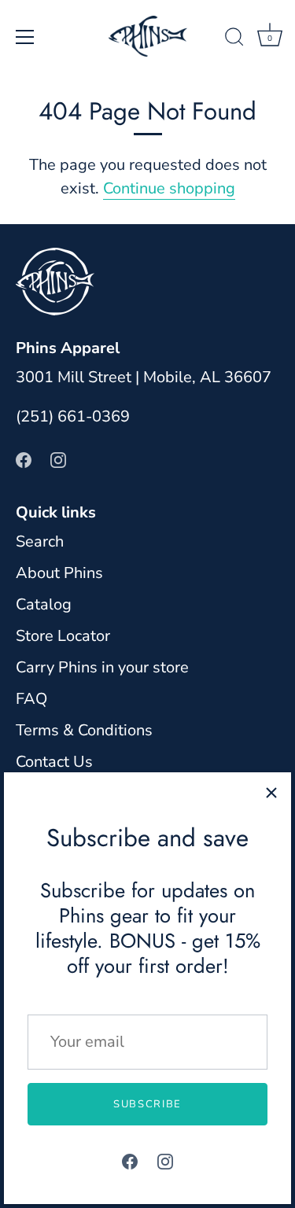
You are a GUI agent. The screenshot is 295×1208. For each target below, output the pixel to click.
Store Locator (63, 635)
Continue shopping (169, 188)
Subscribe (147, 1104)
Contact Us (54, 761)
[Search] (234, 39)
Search (40, 541)
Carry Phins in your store (102, 667)
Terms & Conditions (84, 730)
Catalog (44, 604)
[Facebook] (130, 1160)
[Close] (271, 792)
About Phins (59, 573)
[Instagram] (165, 1160)
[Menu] (25, 37)
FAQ (31, 698)
